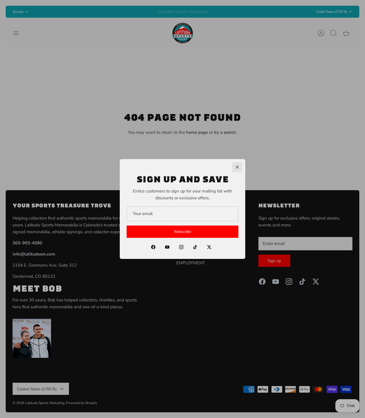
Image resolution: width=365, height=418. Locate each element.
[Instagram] (181, 247)
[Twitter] (209, 247)
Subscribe (182, 231)
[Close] (237, 167)
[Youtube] (167, 247)
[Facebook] (153, 247)
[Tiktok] (195, 247)
